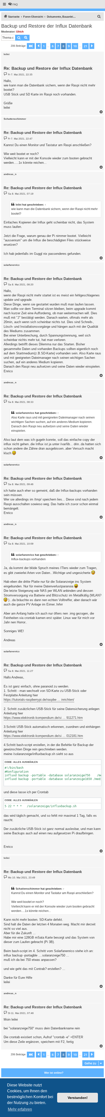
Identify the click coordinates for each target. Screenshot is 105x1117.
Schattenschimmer (15, 118)
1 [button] (44, 46)
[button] (31, 46)
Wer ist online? (53, 1072)
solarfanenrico (25, 412)
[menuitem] (13, 4)
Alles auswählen (25, 762)
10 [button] (75, 46)
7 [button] (58, 46)
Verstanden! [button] (78, 1098)
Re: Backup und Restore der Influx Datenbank (48, 68)
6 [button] (52, 46)
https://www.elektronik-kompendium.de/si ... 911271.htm (43, 718)
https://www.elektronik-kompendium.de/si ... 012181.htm (43, 736)
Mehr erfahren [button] (20, 1109)
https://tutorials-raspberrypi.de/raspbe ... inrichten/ (39, 699)
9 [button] (69, 46)
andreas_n (10, 174)
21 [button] (85, 46)
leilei (7, 54)
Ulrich (20, 31)
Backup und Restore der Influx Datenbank (46, 26)
